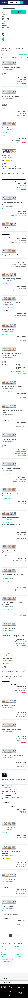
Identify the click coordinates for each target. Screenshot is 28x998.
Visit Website (6, 109)
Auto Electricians (5, 952)
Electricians (4, 948)
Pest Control (18, 949)
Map (5, 54)
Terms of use (11, 991)
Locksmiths (4, 949)
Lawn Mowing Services (7, 959)
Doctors (3, 956)
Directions (4, 72)
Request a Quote (14, 181)
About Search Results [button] (22, 54)
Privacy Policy (21, 987)
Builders (17, 952)
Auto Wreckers (18, 956)
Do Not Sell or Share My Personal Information (21, 992)
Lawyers (17, 946)
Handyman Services (6, 963)
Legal (10, 995)
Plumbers (3, 946)
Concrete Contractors (20, 954)
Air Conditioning (5, 961)
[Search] (21, 2)
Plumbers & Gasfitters (7, 69)
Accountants (4, 954)
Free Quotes (18, 12)
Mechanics (17, 948)
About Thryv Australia (11, 987)
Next (18, 935)
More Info (10, 72)
